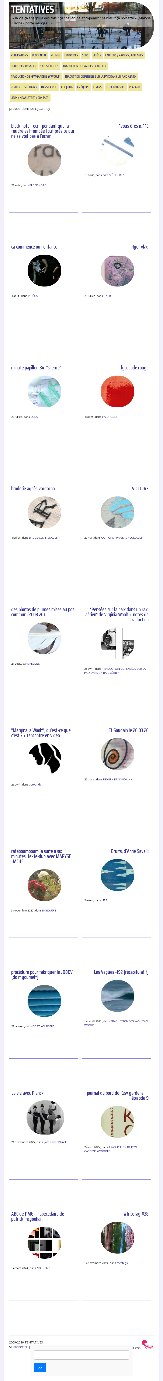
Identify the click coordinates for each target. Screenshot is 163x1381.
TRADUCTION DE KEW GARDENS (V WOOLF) (35, 76)
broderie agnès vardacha (33, 489)
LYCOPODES (71, 55)
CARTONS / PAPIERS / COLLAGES (124, 55)
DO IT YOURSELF (115, 87)
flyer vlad (140, 247)
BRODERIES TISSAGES (23, 65)
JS (133, 1347)
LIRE (104, 900)
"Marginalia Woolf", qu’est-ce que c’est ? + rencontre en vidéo (41, 732)
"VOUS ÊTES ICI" (49, 65)
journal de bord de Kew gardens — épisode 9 (118, 1095)
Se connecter (18, 1347)
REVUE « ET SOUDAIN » (24, 87)
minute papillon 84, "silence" (36, 368)
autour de (35, 784)
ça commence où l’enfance (34, 247)
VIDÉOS (97, 55)
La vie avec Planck (27, 1093)
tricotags (122, 1263)
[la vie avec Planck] (55, 1142)
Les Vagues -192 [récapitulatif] (121, 972)
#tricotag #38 (136, 1214)
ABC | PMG (67, 87)
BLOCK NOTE (39, 55)
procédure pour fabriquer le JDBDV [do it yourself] (42, 974)
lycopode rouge (135, 368)
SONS (85, 55)
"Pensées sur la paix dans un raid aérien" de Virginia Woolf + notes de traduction (117, 614)
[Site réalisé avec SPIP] (147, 1347)
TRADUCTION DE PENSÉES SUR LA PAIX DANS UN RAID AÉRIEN (100, 76)
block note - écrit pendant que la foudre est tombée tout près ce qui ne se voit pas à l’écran (42, 131)
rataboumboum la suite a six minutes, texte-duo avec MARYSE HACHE (41, 856)
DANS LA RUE (49, 87)
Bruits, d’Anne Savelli (130, 851)
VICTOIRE (140, 489)
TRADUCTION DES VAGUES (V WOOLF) (84, 65)
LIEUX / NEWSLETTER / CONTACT (30, 97)
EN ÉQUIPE (83, 87)
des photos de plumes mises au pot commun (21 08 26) (42, 612)
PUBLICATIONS (19, 55)
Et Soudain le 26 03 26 (128, 730)
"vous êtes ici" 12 (134, 126)
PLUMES (55, 55)
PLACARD (134, 87)
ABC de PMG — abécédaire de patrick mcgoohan (37, 1216)
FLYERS (97, 87)
